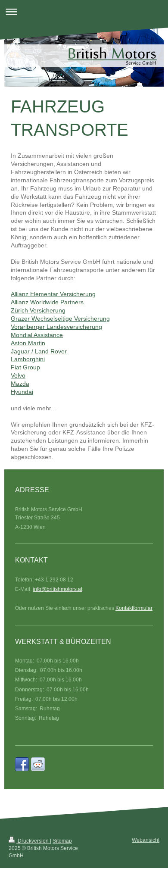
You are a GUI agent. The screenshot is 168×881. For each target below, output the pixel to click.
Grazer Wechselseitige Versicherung (60, 318)
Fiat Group (25, 367)
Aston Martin (28, 343)
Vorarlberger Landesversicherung (56, 326)
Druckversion (33, 841)
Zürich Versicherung (38, 310)
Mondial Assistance (37, 334)
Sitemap (62, 841)
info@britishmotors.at (57, 589)
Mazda (20, 383)
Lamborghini (28, 359)
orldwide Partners (60, 302)
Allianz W (23, 302)
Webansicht (145, 840)
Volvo (18, 375)
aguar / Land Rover (40, 351)
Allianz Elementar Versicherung (53, 294)
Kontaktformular (133, 608)
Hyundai (22, 391)
